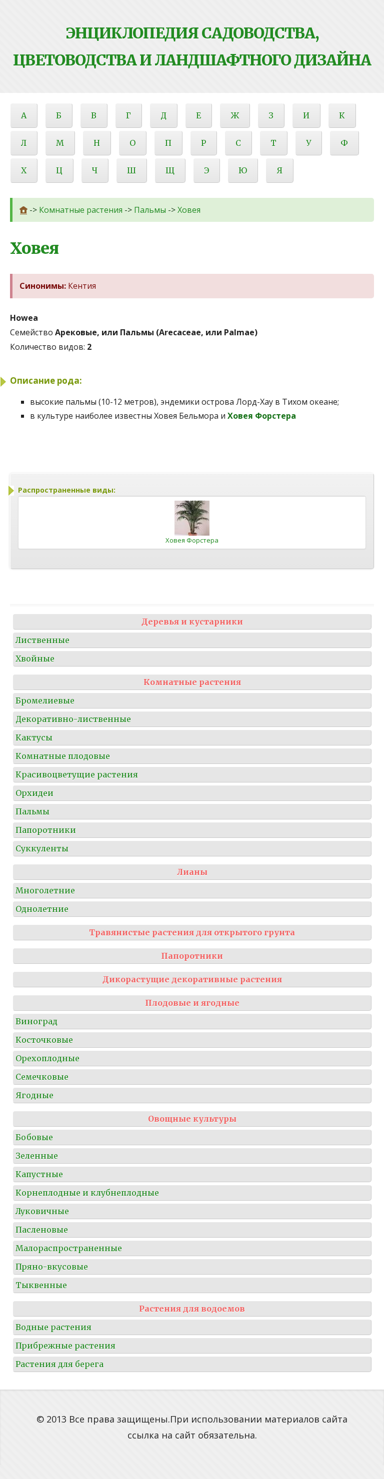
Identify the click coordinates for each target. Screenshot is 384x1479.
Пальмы (150, 209)
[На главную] (24, 209)
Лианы (192, 872)
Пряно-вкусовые (52, 1267)
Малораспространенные (69, 1248)
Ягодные (35, 1095)
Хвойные (35, 659)
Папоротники (46, 830)
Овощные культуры (192, 1119)
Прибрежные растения (66, 1346)
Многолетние (45, 890)
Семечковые (42, 1077)
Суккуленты (42, 848)
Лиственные (43, 640)
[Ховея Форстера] (192, 517)
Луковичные (42, 1211)
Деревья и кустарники (192, 622)
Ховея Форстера (192, 540)
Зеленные (37, 1156)
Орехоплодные (48, 1058)
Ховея (189, 209)
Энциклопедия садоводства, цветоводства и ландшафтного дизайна (192, 46)
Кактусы (34, 737)
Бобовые (34, 1137)
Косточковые (44, 1040)
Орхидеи (35, 793)
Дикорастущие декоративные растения (192, 979)
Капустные (39, 1174)
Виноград (37, 1021)
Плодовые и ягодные (192, 1003)
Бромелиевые (45, 701)
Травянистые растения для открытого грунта (192, 932)
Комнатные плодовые (63, 756)
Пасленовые (42, 1230)
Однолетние (42, 909)
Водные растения (54, 1327)
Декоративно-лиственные (73, 719)
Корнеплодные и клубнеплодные (87, 1193)
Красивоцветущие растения (77, 774)
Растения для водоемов (192, 1309)
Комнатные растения (80, 209)
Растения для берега (60, 1364)
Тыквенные (41, 1285)
